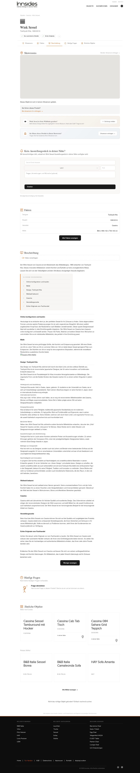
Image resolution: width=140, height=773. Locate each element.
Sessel (55, 732)
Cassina (28, 15)
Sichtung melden (109, 121)
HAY (18, 735)
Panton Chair (94, 742)
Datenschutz (47, 761)
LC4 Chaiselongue (96, 748)
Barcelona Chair (95, 726)
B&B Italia (20, 726)
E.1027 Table (94, 738)
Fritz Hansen (21, 732)
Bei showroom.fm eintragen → (32, 111)
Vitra (18, 729)
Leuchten (56, 726)
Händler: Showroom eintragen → (110, 53)
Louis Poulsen (22, 738)
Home (19, 761)
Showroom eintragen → (107, 133)
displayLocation (80, 761)
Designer (114, 6)
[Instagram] (118, 767)
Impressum (59, 761)
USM (18, 742)
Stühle (55, 738)
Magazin (114, 2)
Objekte (90, 6)
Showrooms (101, 6)
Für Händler (28, 761)
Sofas (55, 735)
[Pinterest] (122, 767)
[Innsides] (30, 5)
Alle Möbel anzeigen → (70, 690)
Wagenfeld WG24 (96, 735)
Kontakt (69, 761)
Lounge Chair (94, 745)
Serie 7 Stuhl (94, 729)
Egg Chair (93, 732)
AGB (37, 761)
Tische (55, 729)
